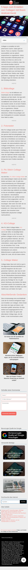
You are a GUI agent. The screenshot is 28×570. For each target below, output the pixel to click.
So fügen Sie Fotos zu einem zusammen (12, 516)
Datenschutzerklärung (7, 537)
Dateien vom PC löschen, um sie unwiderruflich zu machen (10, 520)
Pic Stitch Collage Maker (17, 176)
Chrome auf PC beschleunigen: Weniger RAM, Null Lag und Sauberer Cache (12, 511)
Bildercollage (5, 92)
